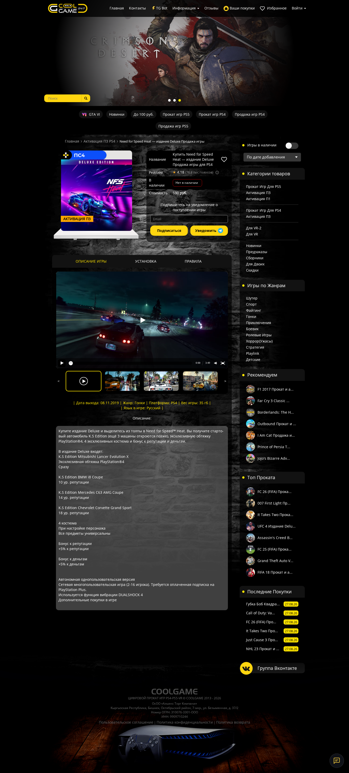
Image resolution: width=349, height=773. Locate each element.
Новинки (116, 114)
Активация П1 (258, 198)
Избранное (276, 8)
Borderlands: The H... (276, 412)
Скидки (252, 270)
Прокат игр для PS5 (263, 186)
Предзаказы (256, 251)
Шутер (252, 298)
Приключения (258, 322)
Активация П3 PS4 (99, 141)
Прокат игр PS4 (212, 114)
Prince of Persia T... (274, 446)
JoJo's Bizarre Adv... (274, 458)
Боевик (252, 328)
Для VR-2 (253, 228)
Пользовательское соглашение (126, 722)
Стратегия (255, 347)
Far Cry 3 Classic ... (273, 400)
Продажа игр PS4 (250, 114)
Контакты (137, 8)
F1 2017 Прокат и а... (276, 389)
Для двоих (255, 264)
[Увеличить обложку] (96, 194)
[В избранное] (224, 159)
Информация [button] (184, 8)
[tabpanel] (174, 53)
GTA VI (94, 114)
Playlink (252, 353)
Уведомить (205, 230)
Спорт (251, 304)
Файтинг (253, 310)
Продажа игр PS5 (173, 126)
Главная (117, 8)
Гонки (251, 316)
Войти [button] (298, 8)
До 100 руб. (144, 114)
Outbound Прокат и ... (277, 423)
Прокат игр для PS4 (263, 210)
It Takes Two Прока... (275, 514)
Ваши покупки (242, 8)
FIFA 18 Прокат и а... (275, 572)
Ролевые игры (259, 334)
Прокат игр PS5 (176, 114)
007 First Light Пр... (274, 503)
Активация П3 (258, 192)
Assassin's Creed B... (275, 537)
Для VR (252, 234)
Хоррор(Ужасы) (259, 341)
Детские (253, 359)
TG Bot (161, 8)
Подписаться (169, 230)
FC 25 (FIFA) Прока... (275, 549)
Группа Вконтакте (277, 668)
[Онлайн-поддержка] (337, 761)
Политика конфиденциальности (185, 722)
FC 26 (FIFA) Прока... (275, 491)
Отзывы (211, 8)
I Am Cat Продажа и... (276, 435)
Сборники (254, 257)
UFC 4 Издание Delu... (277, 526)
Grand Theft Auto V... (275, 560)
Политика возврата (233, 722)
